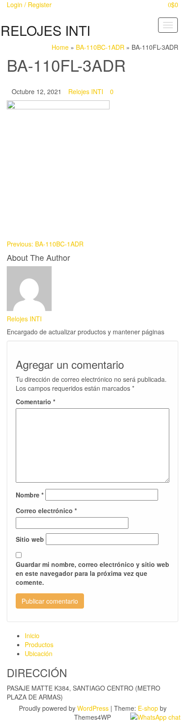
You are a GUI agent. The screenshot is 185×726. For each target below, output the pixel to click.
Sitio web (30, 539)
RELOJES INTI (45, 30)
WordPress (93, 708)
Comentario (35, 401)
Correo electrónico (46, 510)
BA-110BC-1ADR (45, 243)
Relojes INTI (85, 91)
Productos (39, 644)
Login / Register (29, 4)
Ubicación (39, 653)
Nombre (30, 494)
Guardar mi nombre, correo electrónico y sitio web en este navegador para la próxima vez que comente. (92, 573)
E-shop (148, 708)
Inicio (32, 635)
